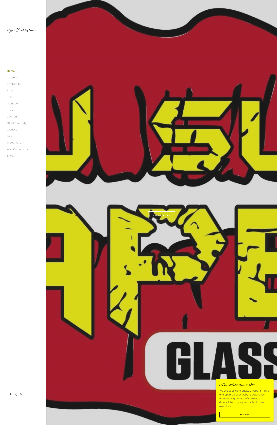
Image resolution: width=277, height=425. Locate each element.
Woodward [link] (14, 142)
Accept (245, 414)
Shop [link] (10, 155)
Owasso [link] (12, 129)
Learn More (161, 215)
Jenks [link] (11, 110)
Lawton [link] (12, 116)
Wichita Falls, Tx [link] (17, 149)
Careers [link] (12, 77)
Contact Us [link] (14, 84)
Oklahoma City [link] (17, 123)
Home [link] (11, 71)
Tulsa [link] (10, 136)
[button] (21, 394)
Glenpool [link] (13, 103)
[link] (21, 30)
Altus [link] (10, 90)
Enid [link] (10, 97)
